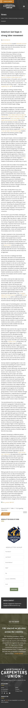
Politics (6, 18)
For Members (4, 689)
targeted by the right (6, 86)
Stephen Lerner (12, 341)
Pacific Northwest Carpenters (9, 6)
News (16, 687)
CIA (17, 508)
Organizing (20, 508)
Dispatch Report (8, 1)
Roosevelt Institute (21, 43)
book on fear (7, 245)
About (2, 687)
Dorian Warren (6, 40)
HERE (6, 700)
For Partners (4, 691)
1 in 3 (24, 157)
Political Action (4, 510)
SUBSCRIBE (14, 589)
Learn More (18, 653)
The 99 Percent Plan (6, 43)
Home (2, 18)
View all (5, 514)
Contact (17, 689)
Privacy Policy (18, 691)
